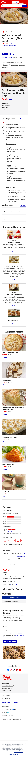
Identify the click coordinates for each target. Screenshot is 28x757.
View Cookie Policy (18, 752)
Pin (3, 123)
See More (23, 205)
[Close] (25, 743)
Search (24, 5)
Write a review (5, 45)
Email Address (7, 626)
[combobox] (12, 6)
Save (5, 54)
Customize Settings (13, 754)
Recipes (8, 27)
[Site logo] (7, 678)
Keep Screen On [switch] (3, 135)
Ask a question (12, 45)
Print (3, 127)
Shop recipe (23, 118)
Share (3, 131)
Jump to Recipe (15, 54)
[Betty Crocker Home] (4, 2)
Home (3, 27)
